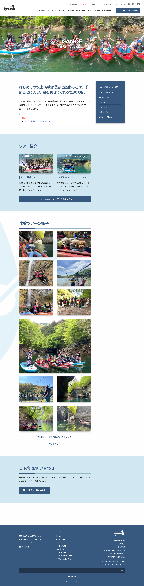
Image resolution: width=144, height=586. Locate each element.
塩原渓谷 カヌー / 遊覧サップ (30, 539)
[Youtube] (138, 4)
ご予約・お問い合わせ (129, 10)
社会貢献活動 (61, 552)
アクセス (102, 102)
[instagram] (133, 4)
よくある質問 (105, 4)
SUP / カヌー (51, 10)
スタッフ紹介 (119, 4)
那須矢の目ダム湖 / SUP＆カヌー (31, 536)
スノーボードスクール (103, 10)
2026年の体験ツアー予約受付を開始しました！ (42, 121)
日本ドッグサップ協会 (64, 555)
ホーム (58, 536)
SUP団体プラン (76, 4)
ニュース (93, 4)
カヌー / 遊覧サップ (79, 10)
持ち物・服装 (104, 97)
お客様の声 (60, 549)
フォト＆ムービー (56, 444)
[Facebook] (129, 4)
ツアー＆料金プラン (106, 92)
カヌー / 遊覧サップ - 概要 (108, 87)
